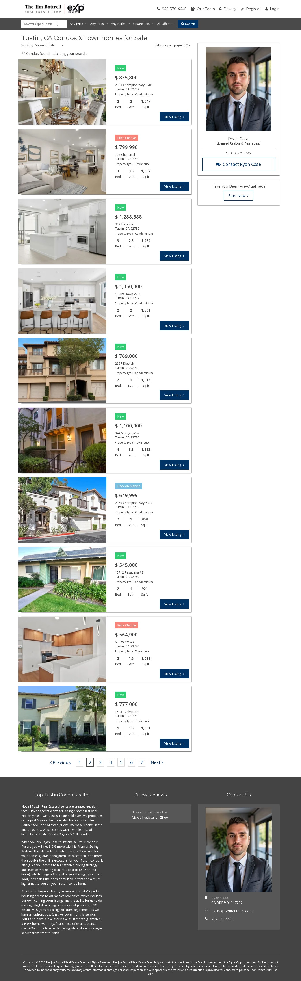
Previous (62, 762)
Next (155, 762)
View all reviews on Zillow (150, 817)
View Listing (173, 117)
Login (275, 9)
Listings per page (167, 45)
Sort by (27, 45)
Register (253, 9)
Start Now (237, 195)
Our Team (206, 9)
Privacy (230, 9)
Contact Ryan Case (242, 164)
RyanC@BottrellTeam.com (232, 911)
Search (190, 24)
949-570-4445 (174, 9)
